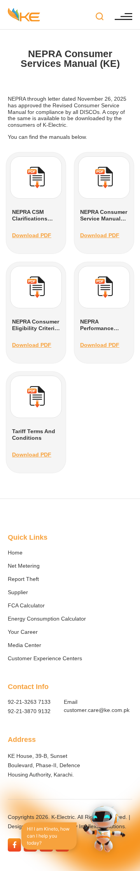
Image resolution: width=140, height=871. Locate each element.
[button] (99, 16)
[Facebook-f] (14, 845)
